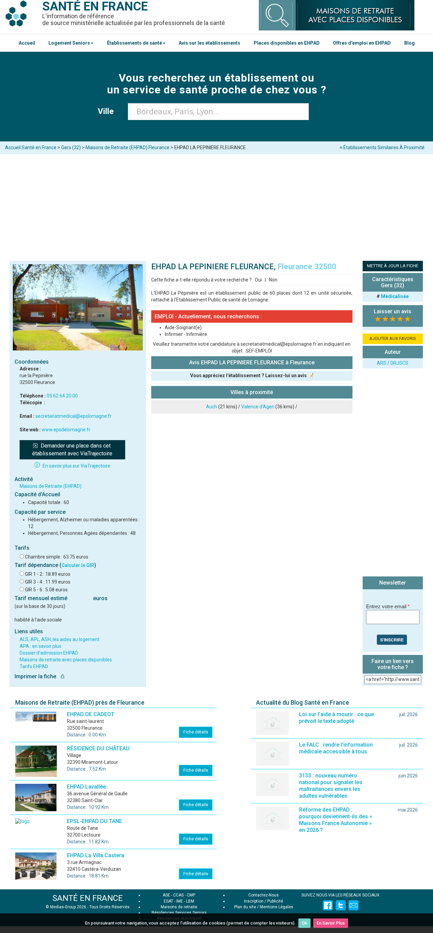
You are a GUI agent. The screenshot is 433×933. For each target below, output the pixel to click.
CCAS (178, 895)
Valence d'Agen (257, 406)
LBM (190, 901)
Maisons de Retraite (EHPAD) (51, 486)
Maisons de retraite (179, 907)
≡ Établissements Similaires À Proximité (382, 147)
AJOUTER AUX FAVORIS (392, 338)
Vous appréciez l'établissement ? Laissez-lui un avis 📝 (252, 375)
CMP (191, 895)
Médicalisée (395, 296)
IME (179, 901)
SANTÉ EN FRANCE (87, 898)
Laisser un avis (392, 311)
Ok (304, 923)
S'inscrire (392, 640)
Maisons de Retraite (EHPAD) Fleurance (127, 147)
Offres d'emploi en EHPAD (362, 43)
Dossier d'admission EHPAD (49, 653)
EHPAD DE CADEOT (90, 714)
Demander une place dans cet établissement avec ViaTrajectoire (72, 449)
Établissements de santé (134, 43)
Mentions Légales (276, 907)
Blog (409, 43)
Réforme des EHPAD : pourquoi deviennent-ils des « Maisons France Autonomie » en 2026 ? (335, 819)
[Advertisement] (216, 205)
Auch (211, 406)
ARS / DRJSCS (392, 363)
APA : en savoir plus (40, 646)
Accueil (27, 43)
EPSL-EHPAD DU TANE (94, 821)
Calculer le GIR (78, 565)
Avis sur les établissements (209, 43)
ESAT (168, 901)
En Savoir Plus (331, 923)
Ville (108, 111)
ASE (166, 895)
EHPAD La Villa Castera (95, 855)
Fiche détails (195, 731)
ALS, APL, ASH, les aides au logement (59, 639)
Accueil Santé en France (30, 147)
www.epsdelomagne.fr (66, 429)
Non (273, 279)
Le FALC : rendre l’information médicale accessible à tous (336, 748)
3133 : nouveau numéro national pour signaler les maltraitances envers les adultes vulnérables (330, 785)
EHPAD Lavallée (86, 786)
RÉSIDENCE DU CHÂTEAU (98, 748)
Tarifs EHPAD (34, 666)
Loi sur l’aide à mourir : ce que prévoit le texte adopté (336, 717)
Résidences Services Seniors (179, 912)
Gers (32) (71, 147)
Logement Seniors (69, 43)
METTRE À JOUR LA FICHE (392, 265)
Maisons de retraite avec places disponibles (66, 659)
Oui (258, 279)
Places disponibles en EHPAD (287, 43)
